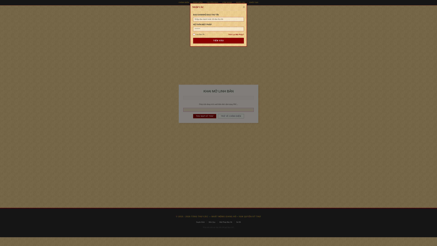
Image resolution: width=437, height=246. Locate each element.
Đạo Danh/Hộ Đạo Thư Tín (206, 15)
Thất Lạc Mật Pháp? (236, 34)
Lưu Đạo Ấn (200, 34)
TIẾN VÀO (218, 41)
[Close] (244, 7)
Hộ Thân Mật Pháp (202, 25)
